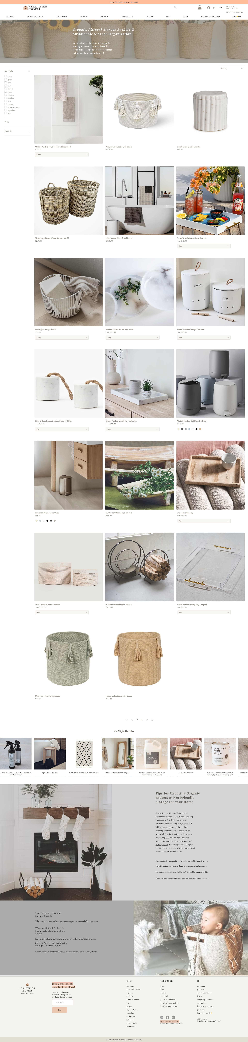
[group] (124, 757)
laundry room (162, 844)
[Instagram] (161, 1017)
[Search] (175, 7)
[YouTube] (173, 1017)
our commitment (204, 993)
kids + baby (132, 1023)
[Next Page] (147, 719)
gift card (130, 1020)
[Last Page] (152, 719)
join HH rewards (204, 1013)
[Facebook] (167, 1017)
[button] (200, 7)
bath (129, 1003)
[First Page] (127, 719)
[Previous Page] (132, 719)
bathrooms (183, 841)
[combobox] (232, 68)
